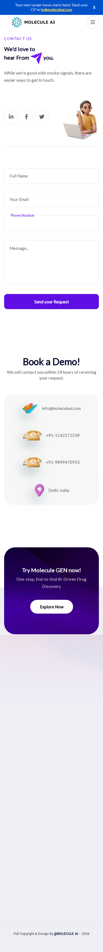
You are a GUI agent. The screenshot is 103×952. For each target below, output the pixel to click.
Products (13, 740)
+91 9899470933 (32, 874)
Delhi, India (58, 490)
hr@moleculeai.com (56, 9)
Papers (11, 774)
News (9, 749)
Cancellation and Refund (29, 824)
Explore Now (51, 606)
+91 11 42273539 (33, 864)
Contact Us (15, 783)
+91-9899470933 (63, 462)
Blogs (10, 757)
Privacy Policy (18, 815)
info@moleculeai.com (61, 408)
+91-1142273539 (63, 435)
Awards (11, 766)
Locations (14, 841)
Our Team (14, 732)
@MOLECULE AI (66, 934)
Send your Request (51, 301)
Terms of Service (21, 832)
